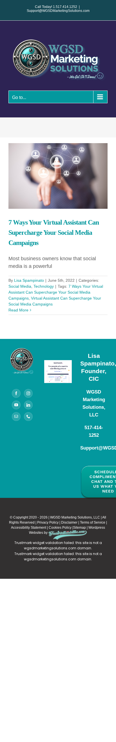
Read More (18, 310)
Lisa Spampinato (29, 280)
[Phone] (28, 416)
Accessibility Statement (28, 528)
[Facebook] (16, 393)
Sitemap (79, 528)
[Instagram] (28, 393)
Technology (44, 286)
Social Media (19, 286)
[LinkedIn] (28, 405)
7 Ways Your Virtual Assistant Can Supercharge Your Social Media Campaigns (53, 232)
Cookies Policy (60, 528)
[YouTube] (16, 405)
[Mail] (16, 416)
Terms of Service (92, 522)
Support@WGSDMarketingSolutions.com (58, 11)
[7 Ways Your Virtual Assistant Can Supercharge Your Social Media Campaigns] (58, 176)
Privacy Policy (48, 522)
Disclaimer (69, 522)
